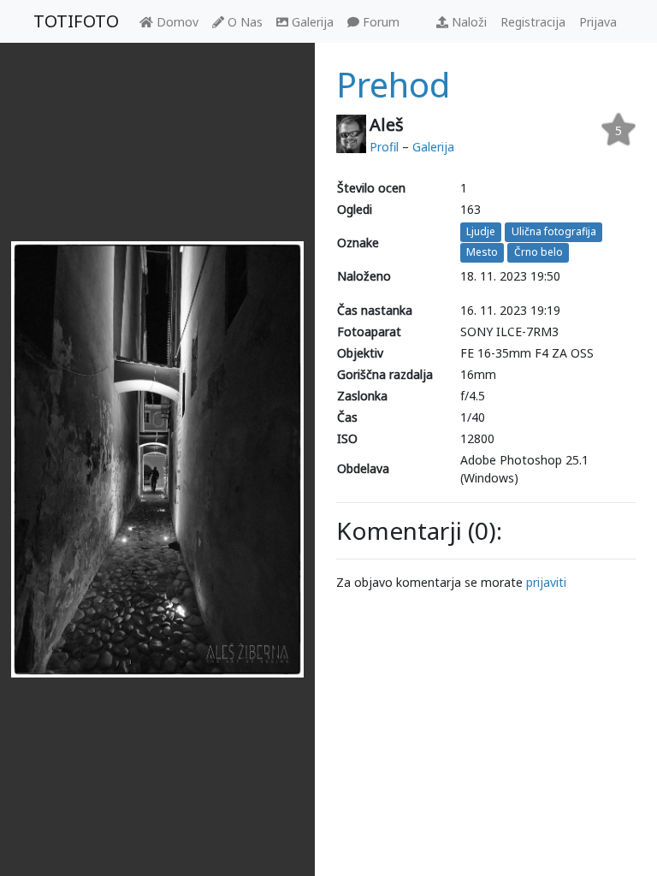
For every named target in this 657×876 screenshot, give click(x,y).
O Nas (243, 22)
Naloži (467, 22)
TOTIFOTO (76, 21)
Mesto (482, 253)
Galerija (311, 22)
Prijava (598, 22)
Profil (384, 147)
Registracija (532, 22)
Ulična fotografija (554, 231)
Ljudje (480, 231)
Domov (175, 22)
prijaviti (546, 582)
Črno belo (538, 253)
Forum (379, 22)
